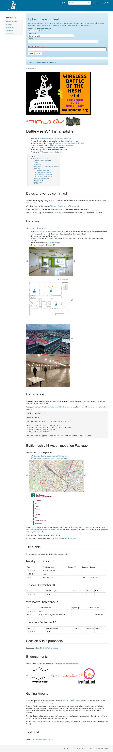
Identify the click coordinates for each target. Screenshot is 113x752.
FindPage (9, 24)
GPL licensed (93, 749)
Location (36, 163)
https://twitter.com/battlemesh (62, 145)
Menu (96, 3)
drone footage (55, 243)
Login (104, 3)
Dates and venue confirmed (42, 161)
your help (64, 554)
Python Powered (82, 749)
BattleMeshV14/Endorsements (67, 664)
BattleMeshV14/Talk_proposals (47, 648)
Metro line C (37, 238)
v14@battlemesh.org (68, 538)
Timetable (37, 168)
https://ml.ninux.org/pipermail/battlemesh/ (69, 143)
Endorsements (38, 180)
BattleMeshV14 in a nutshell (39, 159)
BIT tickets (78, 700)
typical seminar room (55, 232)
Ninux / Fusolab (57, 206)
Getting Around (38, 182)
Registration (37, 164)
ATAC (67, 700)
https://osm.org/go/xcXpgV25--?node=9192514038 (50, 458)
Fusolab (31, 228)
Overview (42, 232)
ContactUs (9, 31)
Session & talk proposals (41, 178)
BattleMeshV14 (31, 68)
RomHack (58, 213)
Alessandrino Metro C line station (52, 529)
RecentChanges (11, 21)
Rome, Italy (75, 206)
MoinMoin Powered (70, 749)
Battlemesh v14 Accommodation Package (46, 166)
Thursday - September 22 (44, 176)
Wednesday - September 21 (45, 174)
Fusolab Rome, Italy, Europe (52, 152)
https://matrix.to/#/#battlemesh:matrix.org (56, 139)
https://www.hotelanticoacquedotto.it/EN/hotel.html (50, 456)
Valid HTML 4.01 (103, 749)
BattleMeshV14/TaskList (44, 739)
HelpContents (10, 34)
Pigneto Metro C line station (82, 527)
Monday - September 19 (44, 170)
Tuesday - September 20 (44, 172)
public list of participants (56, 407)
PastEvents (10, 27)
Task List (36, 184)
